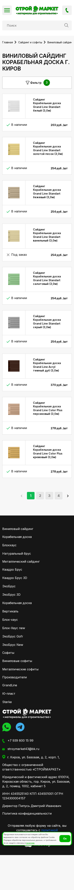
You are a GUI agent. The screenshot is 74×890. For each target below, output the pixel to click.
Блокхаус (9, 545)
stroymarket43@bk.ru (23, 749)
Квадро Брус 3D (14, 578)
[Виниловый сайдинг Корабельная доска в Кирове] (37, 10)
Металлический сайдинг (21, 561)
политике (30, 843)
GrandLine (9, 685)
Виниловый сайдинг (17, 529)
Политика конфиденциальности (27, 813)
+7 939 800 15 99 (67, 10)
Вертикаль (10, 611)
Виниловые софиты (17, 661)
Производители (14, 677)
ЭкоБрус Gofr (12, 636)
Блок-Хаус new (13, 628)
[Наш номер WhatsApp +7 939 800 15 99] (7, 727)
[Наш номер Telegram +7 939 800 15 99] (21, 727)
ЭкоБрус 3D (11, 594)
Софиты (8, 653)
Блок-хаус (10, 620)
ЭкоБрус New (12, 645)
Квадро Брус (12, 569)
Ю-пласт (8, 693)
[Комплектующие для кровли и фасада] (27, 713)
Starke (7, 702)
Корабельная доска (17, 537)
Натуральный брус (16, 553)
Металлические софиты (20, 669)
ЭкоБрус (9, 586)
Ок (65, 838)
